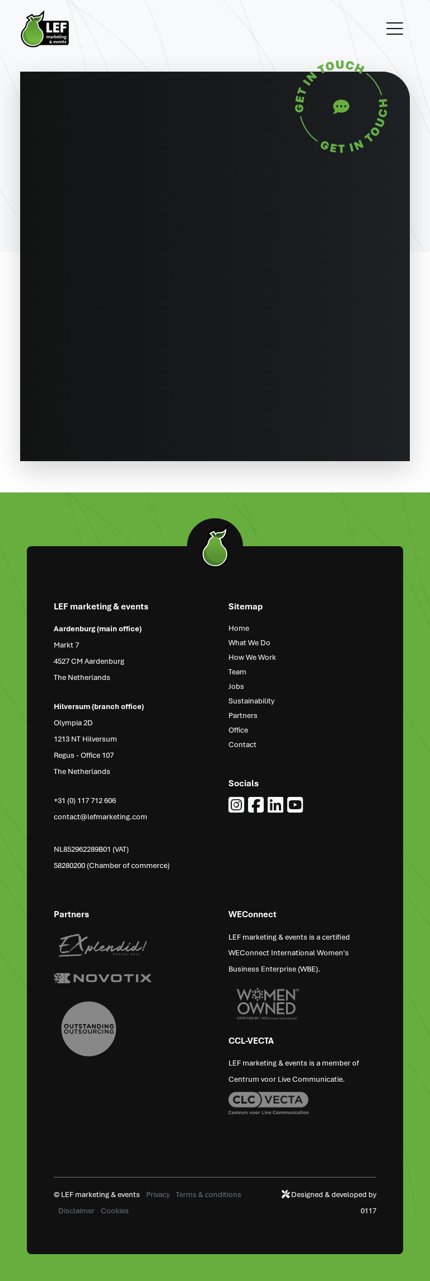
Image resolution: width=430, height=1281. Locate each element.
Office (238, 729)
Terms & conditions (208, 1194)
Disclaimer (77, 1210)
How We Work (252, 656)
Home (238, 627)
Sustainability (251, 700)
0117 (368, 1210)
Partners (243, 715)
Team (237, 671)
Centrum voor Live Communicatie (285, 1078)
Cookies (115, 1210)
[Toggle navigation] (395, 29)
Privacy (158, 1194)
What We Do (249, 642)
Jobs (236, 686)
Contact (242, 744)
